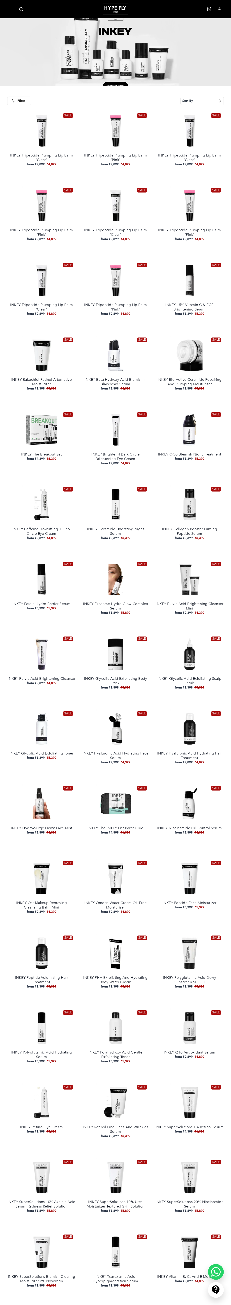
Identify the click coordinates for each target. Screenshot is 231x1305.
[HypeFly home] (115, 9)
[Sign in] (219, 9)
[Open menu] (11, 9)
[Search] (21, 9)
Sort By (187, 101)
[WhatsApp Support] (216, 1272)
